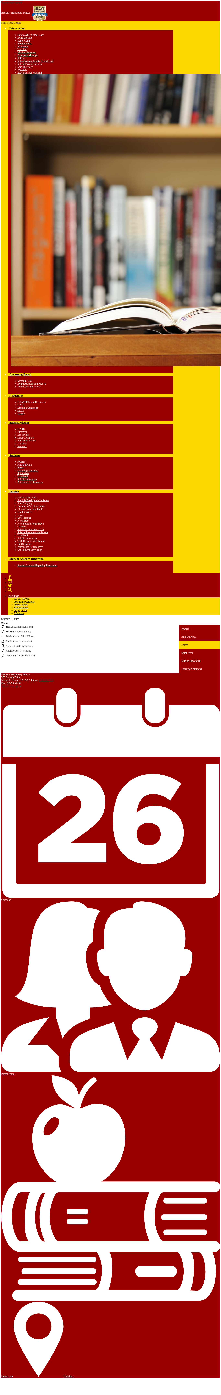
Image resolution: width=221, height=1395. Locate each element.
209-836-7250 (46, 680)
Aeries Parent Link (27, 497)
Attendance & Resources (30, 482)
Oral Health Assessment (18, 650)
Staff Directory (25, 66)
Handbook (22, 46)
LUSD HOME (22, 598)
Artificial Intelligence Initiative (33, 500)
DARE (21, 429)
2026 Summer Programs (29, 72)
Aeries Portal (21, 604)
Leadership (23, 434)
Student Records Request (19, 641)
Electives (22, 431)
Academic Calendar (24, 601)
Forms (20, 467)
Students (5, 618)
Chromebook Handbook (29, 509)
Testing (21, 413)
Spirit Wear (23, 473)
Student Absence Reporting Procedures (37, 565)
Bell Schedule (24, 37)
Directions (69, 1376)
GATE (20, 404)
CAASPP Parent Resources (31, 402)
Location (22, 49)
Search (10, 590)
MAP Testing (24, 517)
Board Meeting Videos (29, 386)
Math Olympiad (25, 437)
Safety (20, 58)
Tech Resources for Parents (31, 541)
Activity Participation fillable (20, 655)
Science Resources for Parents (32, 532)
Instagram (10, 581)
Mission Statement (26, 52)
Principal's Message (27, 55)
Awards (21, 461)
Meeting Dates (24, 380)
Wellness (22, 446)
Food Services (24, 43)
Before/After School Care (30, 34)
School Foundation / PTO (30, 529)
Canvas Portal (21, 607)
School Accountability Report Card (35, 61)
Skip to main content (11, 2)
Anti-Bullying (24, 464)
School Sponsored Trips (29, 549)
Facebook (10, 577)
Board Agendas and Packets (31, 383)
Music (20, 410)
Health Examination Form (19, 626)
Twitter (10, 585)
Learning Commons (27, 407)
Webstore (22, 69)
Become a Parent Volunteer (31, 506)
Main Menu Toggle (11, 22)
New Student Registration (30, 523)
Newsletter (22, 520)
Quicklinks (13, 595)
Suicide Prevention (27, 479)
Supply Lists (23, 40)
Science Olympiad (26, 440)
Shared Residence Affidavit (20, 646)
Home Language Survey (18, 631)
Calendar (22, 526)
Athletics (22, 443)
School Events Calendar (29, 64)
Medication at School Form (20, 636)
